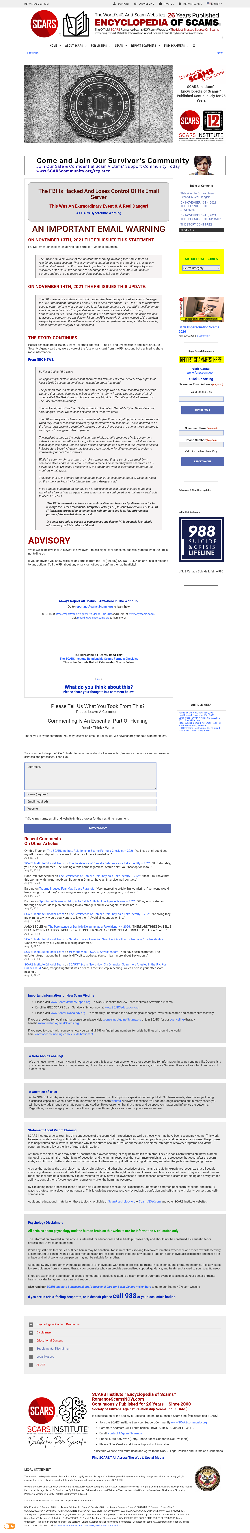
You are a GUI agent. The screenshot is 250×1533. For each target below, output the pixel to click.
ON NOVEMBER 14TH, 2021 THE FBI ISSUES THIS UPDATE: (200, 217)
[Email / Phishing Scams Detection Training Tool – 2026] (202, 299)
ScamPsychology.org (121, 1201)
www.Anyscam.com (201, 372)
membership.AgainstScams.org (58, 1023)
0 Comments (186, 728)
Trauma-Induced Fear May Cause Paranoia (66, 888)
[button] (194, 45)
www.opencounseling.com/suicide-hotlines (62, 1034)
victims (116, 1101)
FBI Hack (201, 725)
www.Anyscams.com (141, 614)
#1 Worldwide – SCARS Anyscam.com (93, 952)
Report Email (202, 410)
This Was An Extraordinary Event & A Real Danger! (197, 195)
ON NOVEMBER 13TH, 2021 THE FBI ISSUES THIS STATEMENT (198, 206)
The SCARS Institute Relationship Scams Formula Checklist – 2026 (90, 850)
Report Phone (202, 461)
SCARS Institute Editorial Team (44, 863)
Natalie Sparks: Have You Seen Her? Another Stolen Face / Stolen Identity (116, 939)
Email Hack (211, 723)
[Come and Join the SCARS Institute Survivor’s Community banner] (125, 157)
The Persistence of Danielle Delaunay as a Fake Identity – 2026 (109, 863)
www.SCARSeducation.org (122, 1007)
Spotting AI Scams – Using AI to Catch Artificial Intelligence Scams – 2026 (87, 901)
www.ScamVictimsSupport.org (70, 1002)
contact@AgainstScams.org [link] (126, 1433)
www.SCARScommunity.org (189, 1422)
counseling (177, 1019)
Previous (32, 53)
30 (98, 679)
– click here (98, 1286)
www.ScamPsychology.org (68, 1013)
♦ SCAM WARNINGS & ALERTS (205, 718)
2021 (181, 720)
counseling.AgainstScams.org (121, 1019)
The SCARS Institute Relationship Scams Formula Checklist (99, 658)
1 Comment (203, 336)
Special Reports (192, 720)
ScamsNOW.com (150, 1201)
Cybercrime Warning (194, 723)
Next (220, 53)
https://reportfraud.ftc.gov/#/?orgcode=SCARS (82, 614)
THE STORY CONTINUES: (196, 224)
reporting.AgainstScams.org (94, 606)
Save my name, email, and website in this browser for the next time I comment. (78, 818)
